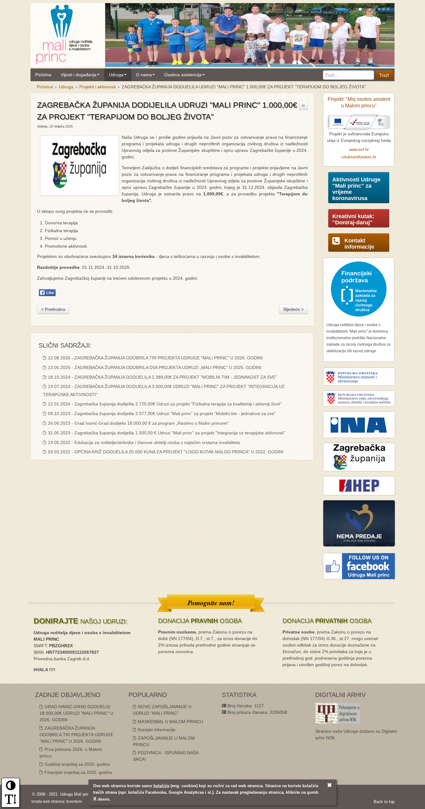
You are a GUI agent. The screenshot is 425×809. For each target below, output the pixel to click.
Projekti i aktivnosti (97, 86)
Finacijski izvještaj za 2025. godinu (77, 772)
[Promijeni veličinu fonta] (10, 801)
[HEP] (359, 485)
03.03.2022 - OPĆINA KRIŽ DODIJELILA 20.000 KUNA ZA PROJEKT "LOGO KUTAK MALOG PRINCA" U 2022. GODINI (165, 451)
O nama (144, 74)
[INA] (359, 424)
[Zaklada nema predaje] (359, 523)
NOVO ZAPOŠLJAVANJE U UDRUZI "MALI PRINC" (162, 710)
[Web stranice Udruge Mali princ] (64, 33)
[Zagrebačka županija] (359, 456)
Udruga (116, 74)
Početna (43, 74)
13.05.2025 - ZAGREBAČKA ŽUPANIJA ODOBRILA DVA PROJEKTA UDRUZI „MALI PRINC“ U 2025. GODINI (154, 367)
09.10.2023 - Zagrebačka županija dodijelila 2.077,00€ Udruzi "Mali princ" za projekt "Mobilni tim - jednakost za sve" (161, 413)
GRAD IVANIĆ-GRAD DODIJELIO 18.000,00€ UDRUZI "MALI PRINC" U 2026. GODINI (76, 713)
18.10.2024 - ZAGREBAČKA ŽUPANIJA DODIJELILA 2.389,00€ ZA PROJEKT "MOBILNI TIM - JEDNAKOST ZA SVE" (162, 377)
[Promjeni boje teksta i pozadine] (11, 787)
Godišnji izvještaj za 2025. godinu (76, 764)
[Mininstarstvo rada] (359, 398)
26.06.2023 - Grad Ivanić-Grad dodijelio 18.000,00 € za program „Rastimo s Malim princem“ (138, 423)
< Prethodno (53, 309)
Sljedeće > (293, 309)
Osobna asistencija (183, 74)
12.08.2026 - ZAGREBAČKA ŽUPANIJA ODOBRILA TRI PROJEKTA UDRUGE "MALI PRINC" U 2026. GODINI (155, 357)
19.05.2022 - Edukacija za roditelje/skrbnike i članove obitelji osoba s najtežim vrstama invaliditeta (143, 442)
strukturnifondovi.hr (359, 157)
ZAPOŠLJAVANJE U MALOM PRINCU (164, 741)
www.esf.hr (359, 149)
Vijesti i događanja (78, 74)
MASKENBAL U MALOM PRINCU (170, 721)
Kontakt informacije (156, 729)
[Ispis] (303, 105)
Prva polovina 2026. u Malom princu (71, 752)
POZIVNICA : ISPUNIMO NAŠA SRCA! (165, 756)
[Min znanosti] (359, 376)
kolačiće (161, 785)
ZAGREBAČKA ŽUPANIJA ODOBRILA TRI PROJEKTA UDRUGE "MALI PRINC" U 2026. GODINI (76, 735)
